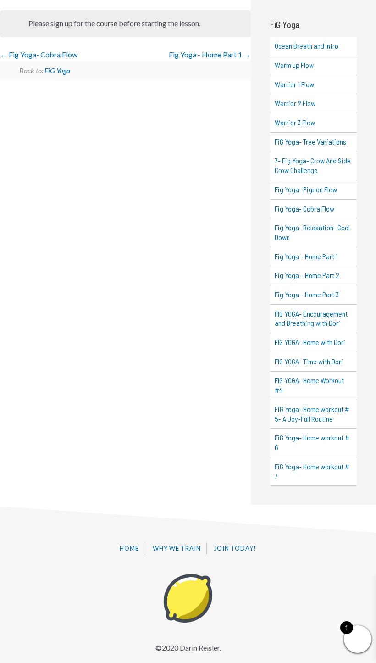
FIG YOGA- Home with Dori (310, 342)
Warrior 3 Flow (295, 122)
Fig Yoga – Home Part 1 (306, 256)
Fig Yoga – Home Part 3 (307, 294)
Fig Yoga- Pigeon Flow (306, 189)
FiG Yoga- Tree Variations (310, 141)
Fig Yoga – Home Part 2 (307, 275)
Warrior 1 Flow (294, 84)
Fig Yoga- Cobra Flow (42, 54)
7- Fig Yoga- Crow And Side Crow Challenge (313, 165)
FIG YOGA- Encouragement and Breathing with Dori (311, 318)
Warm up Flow (294, 65)
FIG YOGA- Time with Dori (309, 361)
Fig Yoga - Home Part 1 (206, 54)
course (106, 23)
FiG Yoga (57, 70)
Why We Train (177, 548)
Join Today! (235, 548)
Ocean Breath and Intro (306, 45)
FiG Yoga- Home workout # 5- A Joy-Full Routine (312, 414)
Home (129, 548)
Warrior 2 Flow (295, 103)
